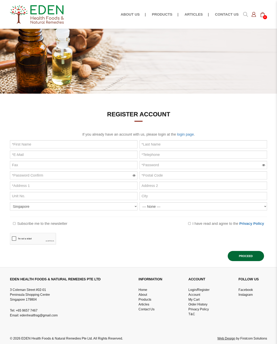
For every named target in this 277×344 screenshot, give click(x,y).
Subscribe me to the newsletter (41, 224)
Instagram (245, 294)
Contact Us (146, 309)
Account (194, 294)
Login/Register (198, 289)
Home (142, 289)
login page (185, 134)
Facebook (245, 289)
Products (144, 299)
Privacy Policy (198, 309)
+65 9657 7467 (27, 310)
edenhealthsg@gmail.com (39, 315)
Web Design (226, 338)
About (142, 294)
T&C (191, 314)
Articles (143, 304)
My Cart (194, 299)
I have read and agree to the (227, 224)
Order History (197, 304)
